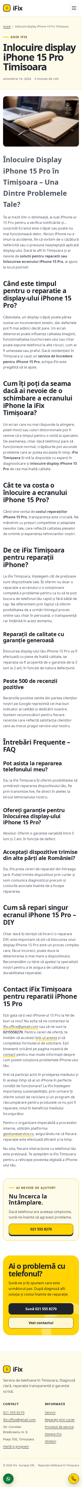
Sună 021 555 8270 (41, 1308)
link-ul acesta (46, 1037)
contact (9, 1054)
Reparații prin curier (60, 1419)
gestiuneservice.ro (18, 1133)
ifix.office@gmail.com (20, 1026)
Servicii (50, 1412)
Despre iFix (53, 1434)
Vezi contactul (41, 1322)
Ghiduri (50, 1441)
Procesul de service (59, 1426)
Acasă (6, 26)
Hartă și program (16, 1446)
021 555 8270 (41, 1229)
